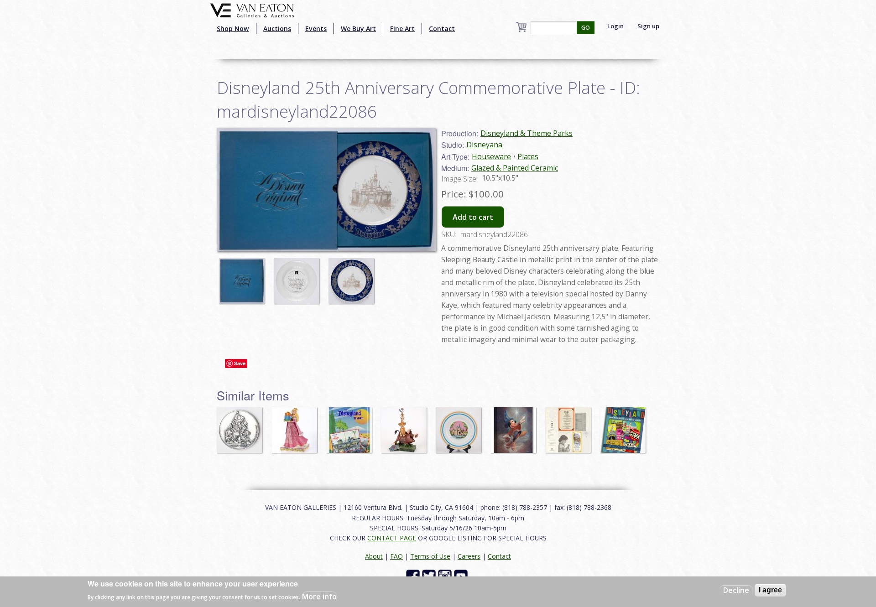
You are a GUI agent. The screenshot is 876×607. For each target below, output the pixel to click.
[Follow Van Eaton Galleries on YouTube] (462, 575)
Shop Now (233, 28)
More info (319, 596)
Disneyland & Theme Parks (526, 133)
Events (316, 28)
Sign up (648, 26)
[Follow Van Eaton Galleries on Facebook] (414, 575)
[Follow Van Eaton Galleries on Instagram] (446, 575)
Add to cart (473, 217)
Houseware (491, 156)
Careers (469, 556)
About (374, 556)
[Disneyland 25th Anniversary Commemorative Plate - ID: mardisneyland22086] (244, 276)
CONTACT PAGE (391, 538)
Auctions (277, 28)
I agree (770, 590)
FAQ (396, 556)
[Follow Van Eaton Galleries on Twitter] (430, 575)
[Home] (252, 10)
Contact (442, 28)
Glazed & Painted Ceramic (514, 168)
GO (585, 27)
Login (615, 26)
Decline (736, 590)
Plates (527, 156)
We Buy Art (358, 28)
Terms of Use (430, 556)
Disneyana (484, 145)
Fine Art (402, 28)
